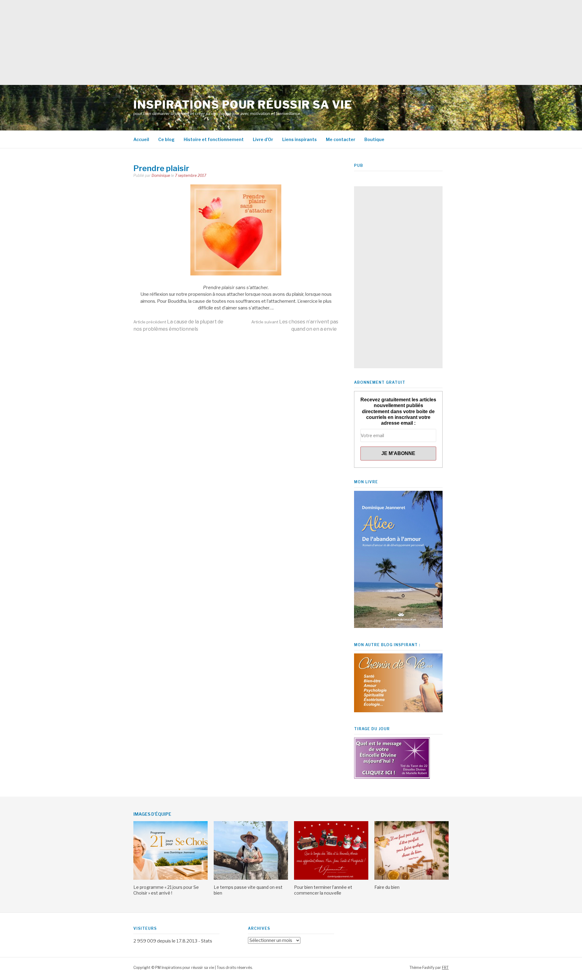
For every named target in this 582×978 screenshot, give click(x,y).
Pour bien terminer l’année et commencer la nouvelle (323, 890)
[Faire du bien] (411, 878)
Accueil (141, 139)
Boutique (374, 139)
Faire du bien (387, 887)
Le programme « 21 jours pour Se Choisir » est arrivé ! (166, 890)
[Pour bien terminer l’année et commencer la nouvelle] (331, 878)
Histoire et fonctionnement (214, 139)
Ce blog (166, 139)
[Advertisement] (182, 42)
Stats (206, 941)
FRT (445, 967)
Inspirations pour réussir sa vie (242, 104)
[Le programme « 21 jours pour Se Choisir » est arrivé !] (170, 878)
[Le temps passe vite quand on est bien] (251, 878)
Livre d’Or (263, 139)
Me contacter (340, 139)
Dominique (161, 175)
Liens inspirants (299, 139)
